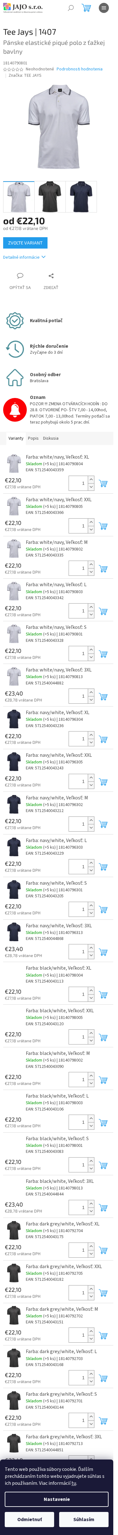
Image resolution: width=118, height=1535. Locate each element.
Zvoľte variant (25, 242)
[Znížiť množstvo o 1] (91, 487)
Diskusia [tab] (51, 438)
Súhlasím (83, 1519)
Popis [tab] (33, 438)
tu (73, 1483)
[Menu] (104, 8)
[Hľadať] (71, 8)
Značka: (25, 75)
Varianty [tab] (16, 438)
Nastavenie (57, 1499)
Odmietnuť (29, 1519)
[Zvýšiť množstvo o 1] (91, 479)
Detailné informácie (21, 257)
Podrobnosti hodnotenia (80, 69)
